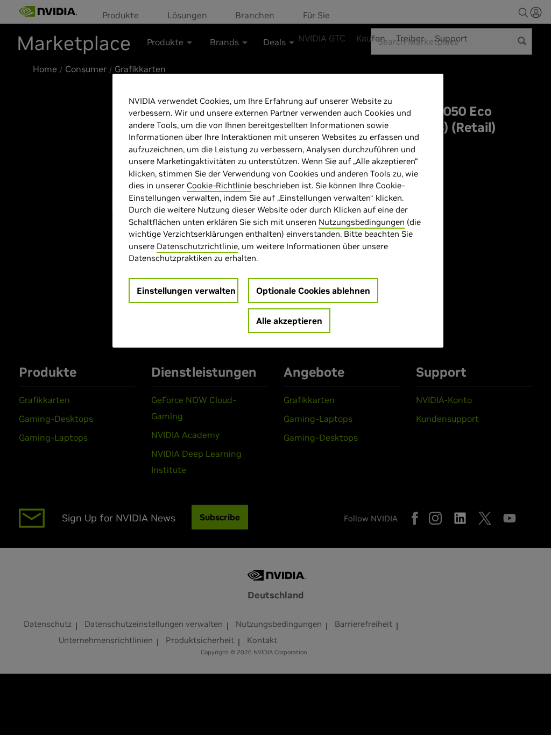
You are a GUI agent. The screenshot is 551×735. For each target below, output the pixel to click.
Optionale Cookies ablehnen (313, 290)
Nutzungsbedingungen (362, 222)
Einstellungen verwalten (186, 290)
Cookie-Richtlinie (219, 185)
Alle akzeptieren (289, 320)
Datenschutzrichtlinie (197, 246)
